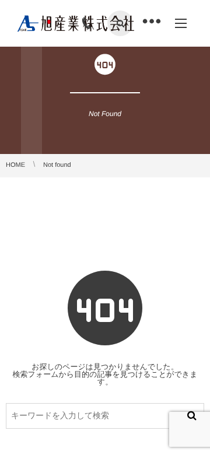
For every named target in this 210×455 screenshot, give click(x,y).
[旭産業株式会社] (76, 23)
